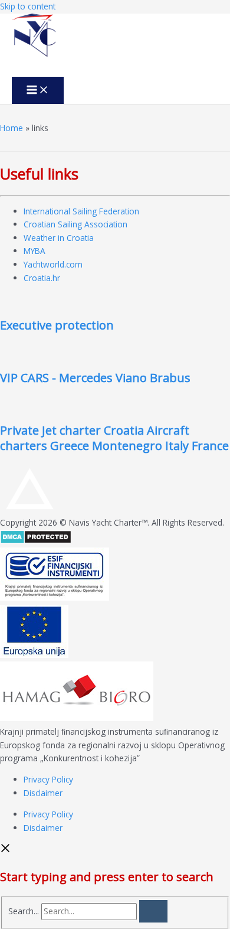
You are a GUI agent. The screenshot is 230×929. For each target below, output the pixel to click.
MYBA (34, 250)
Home (11, 127)
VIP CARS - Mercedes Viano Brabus (95, 378)
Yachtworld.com (53, 264)
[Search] (153, 911)
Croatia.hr (42, 277)
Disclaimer (43, 792)
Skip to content (27, 6)
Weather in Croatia (59, 237)
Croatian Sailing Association (75, 224)
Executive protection (57, 325)
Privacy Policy (48, 779)
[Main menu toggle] (38, 90)
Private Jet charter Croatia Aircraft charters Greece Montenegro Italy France (114, 438)
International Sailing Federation (81, 211)
